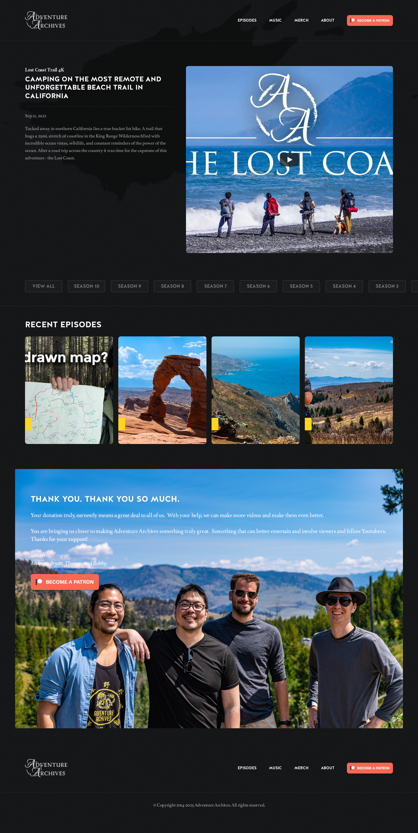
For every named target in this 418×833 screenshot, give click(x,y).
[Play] (289, 159)
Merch (301, 20)
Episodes (247, 20)
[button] (383, 390)
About (327, 20)
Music (275, 20)
